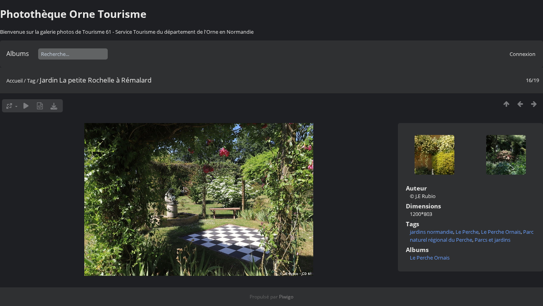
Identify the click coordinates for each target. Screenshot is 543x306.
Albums (17, 53)
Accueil (14, 80)
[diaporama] (26, 105)
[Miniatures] (506, 103)
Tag (31, 80)
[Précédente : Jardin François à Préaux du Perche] (520, 103)
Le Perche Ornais (501, 231)
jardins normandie (431, 231)
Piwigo (286, 296)
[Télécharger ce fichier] (54, 105)
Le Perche (467, 231)
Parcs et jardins (492, 239)
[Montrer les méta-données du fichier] (40, 105)
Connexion (522, 54)
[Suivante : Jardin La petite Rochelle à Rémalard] (534, 103)
